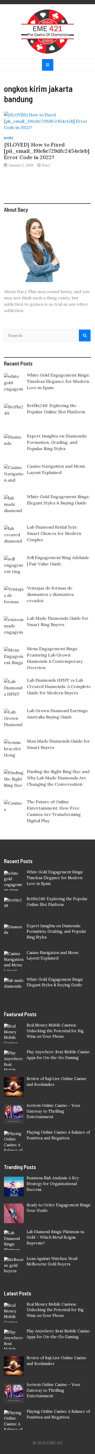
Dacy (46, 165)
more (8, 138)
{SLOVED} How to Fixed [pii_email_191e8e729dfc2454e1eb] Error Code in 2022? (46, 150)
